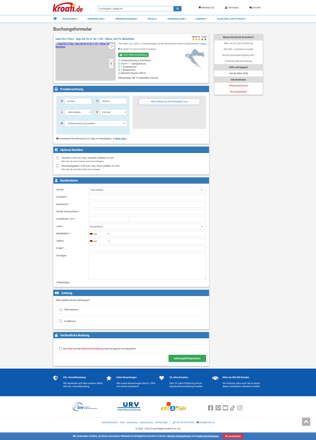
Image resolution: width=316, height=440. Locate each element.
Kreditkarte (70, 321)
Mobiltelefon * (63, 233)
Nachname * (62, 204)
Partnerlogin (161, 422)
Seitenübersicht (110, 422)
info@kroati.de (206, 422)
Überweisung (71, 309)
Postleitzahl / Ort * (65, 219)
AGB (122, 422)
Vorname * (61, 196)
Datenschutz (146, 422)
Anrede (60, 189)
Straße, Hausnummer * (67, 211)
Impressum (132, 422)
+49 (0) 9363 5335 (184, 422)
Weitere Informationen (179, 436)
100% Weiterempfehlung (134, 54)
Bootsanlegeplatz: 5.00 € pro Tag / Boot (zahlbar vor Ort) (90, 167)
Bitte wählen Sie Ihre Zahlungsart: (73, 300)
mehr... (204, 43)
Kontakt (256, 7)
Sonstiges (61, 255)
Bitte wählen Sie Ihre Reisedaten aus (169, 101)
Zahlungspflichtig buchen (187, 358)
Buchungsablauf (238, 91)
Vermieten (233, 7)
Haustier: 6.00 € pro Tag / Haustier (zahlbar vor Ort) (88, 159)
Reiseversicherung (238, 85)
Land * (59, 226)
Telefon (60, 241)
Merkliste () (207, 7)
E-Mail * (60, 248)
